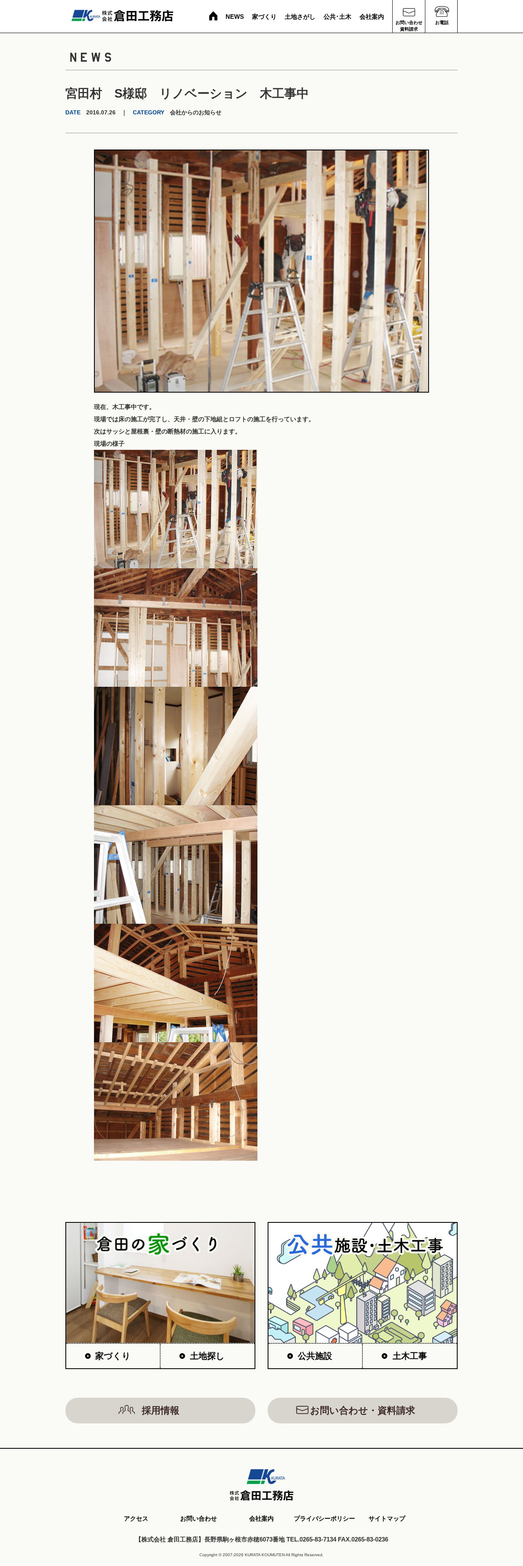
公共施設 (315, 1355)
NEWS (235, 16)
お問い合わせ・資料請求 (362, 1410)
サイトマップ (387, 1518)
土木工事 (410, 1355)
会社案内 (372, 16)
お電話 (442, 22)
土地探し (207, 1355)
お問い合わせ (198, 1518)
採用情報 (160, 1410)
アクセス (136, 1518)
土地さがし (300, 16)
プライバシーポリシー (324, 1518)
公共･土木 (337, 16)
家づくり (264, 16)
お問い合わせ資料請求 (409, 25)
